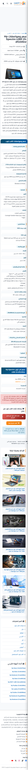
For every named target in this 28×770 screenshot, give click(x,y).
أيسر (22, 643)
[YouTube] (12, 760)
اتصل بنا (23, 753)
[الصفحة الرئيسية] (19, 3)
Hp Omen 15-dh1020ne (19, 672)
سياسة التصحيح (21, 736)
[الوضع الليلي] (3, 3)
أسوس (22, 647)
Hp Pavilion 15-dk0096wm (18, 692)
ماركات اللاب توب (16, 33)
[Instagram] (19, 760)
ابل (23, 640)
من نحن (23, 748)
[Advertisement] (14, 20)
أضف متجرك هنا (12, 423)
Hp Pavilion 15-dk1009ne (18, 685)
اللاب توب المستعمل (18, 654)
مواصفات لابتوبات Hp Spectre (18, 443)
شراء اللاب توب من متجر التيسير (12, 417)
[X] (15, 760)
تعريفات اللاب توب (18, 651)
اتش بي (9, 33)
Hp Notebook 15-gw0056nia (17, 696)
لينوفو (22, 633)
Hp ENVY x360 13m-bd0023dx (17, 682)
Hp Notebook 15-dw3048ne (18, 675)
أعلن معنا (23, 751)
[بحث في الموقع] (7, 3)
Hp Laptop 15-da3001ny (19, 689)
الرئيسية (23, 33)
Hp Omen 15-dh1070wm (19, 668)
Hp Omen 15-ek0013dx (19, 678)
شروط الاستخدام (21, 741)
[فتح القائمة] (11, 3)
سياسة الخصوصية (21, 739)
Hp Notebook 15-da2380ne (18, 699)
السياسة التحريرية (21, 734)
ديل (23, 629)
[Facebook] (26, 760)
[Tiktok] (22, 760)
